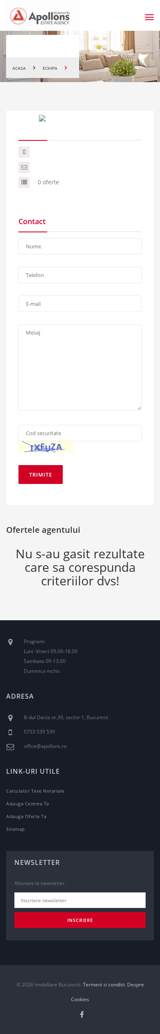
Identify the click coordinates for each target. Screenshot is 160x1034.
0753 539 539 (39, 731)
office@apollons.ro (45, 746)
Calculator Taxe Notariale (35, 791)
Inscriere (80, 920)
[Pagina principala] (43, 15)
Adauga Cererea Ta (27, 803)
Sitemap (15, 829)
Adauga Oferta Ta (26, 816)
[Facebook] (82, 1014)
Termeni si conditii (104, 984)
